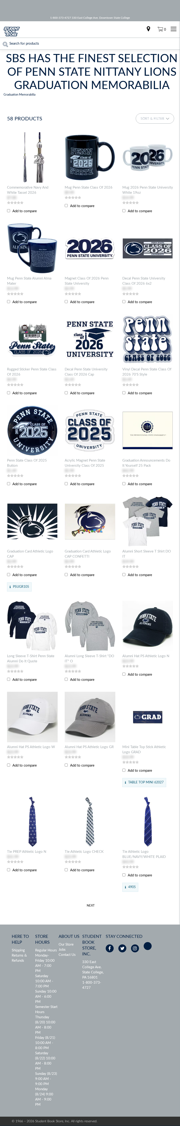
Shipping (18, 950)
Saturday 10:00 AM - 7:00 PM (44, 981)
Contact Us (67, 955)
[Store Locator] (148, 29)
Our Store (66, 944)
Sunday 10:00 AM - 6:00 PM (45, 997)
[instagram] (135, 948)
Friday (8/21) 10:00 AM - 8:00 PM (45, 1043)
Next (91, 905)
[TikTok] (148, 946)
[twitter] (122, 948)
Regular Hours (46, 950)
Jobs (62, 949)
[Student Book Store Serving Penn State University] (12, 35)
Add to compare (24, 211)
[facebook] (110, 948)
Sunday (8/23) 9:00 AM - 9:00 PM (46, 1079)
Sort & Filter (152, 118)
